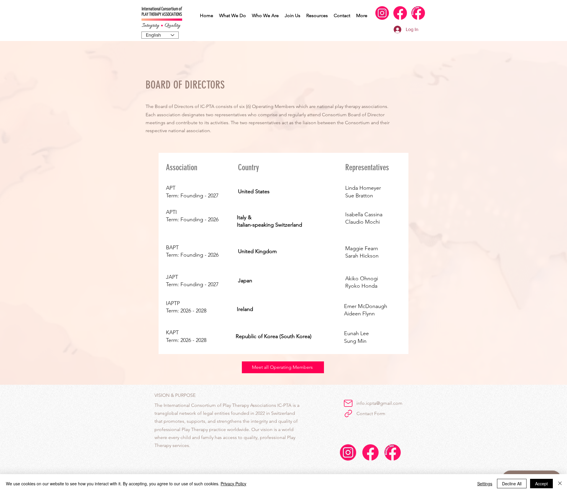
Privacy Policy (233, 484)
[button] (232, 15)
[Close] (559, 483)
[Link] (348, 413)
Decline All (512, 484)
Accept (541, 484)
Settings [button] (484, 484)
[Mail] (348, 403)
